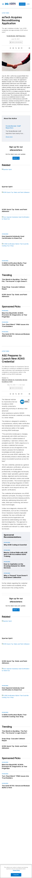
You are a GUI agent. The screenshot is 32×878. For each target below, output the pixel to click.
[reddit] (19, 48)
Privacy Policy (16, 870)
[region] (16, 871)
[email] (21, 48)
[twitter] (16, 48)
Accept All (16, 874)
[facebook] (10, 48)
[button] (3, 4)
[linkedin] (13, 48)
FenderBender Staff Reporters (16, 36)
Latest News (5, 13)
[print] (29, 48)
